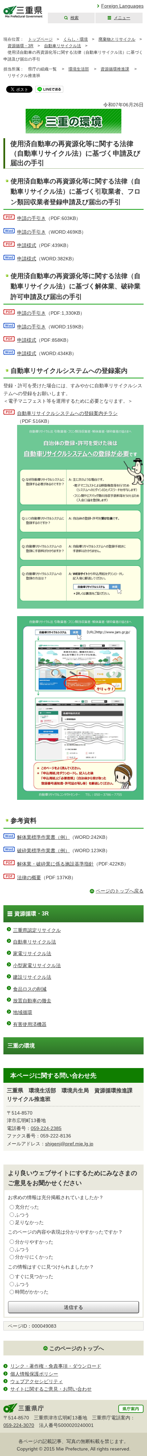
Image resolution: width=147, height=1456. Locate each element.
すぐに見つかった (34, 1276)
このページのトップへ (76, 1348)
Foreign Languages (122, 6)
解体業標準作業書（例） (43, 837)
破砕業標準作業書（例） (43, 850)
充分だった (27, 1207)
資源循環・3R (21, 45)
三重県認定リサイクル (37, 930)
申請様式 (26, 245)
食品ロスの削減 (29, 989)
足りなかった (29, 1222)
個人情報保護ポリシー (34, 1374)
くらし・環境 (75, 39)
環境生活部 (78, 69)
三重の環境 (21, 1046)
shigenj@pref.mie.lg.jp (69, 1143)
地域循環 (22, 1012)
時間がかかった (32, 1292)
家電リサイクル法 (32, 953)
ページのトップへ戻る (120, 891)
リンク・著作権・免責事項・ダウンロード (55, 1366)
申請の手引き (31, 218)
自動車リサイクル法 (62, 45)
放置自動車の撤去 (32, 1000)
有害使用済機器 (29, 1024)
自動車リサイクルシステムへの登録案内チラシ (67, 413)
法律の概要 (29, 877)
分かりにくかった (34, 1257)
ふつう (22, 1215)
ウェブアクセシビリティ (36, 1381)
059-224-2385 (46, 1128)
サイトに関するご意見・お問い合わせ (51, 1389)
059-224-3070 (18, 1425)
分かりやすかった (34, 1242)
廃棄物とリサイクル (116, 39)
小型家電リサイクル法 (37, 965)
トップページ (40, 39)
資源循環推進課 (115, 69)
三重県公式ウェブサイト (23, 12)
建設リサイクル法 (32, 977)
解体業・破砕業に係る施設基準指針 (55, 864)
